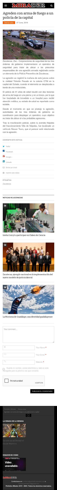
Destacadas (9, 22)
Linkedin (9, 162)
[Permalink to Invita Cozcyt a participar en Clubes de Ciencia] (28, 217)
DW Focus (28, 5)
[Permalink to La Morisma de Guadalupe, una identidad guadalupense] (28, 299)
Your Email (40, 354)
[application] (14, 464)
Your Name (40, 347)
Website (39, 362)
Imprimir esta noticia (12, 173)
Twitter (8, 146)
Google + (9, 157)
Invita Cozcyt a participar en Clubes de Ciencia (24, 235)
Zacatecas (7, 183)
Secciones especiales (28, 415)
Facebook (9, 151)
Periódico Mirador (10, 478)
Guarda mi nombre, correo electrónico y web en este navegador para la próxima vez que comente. (25, 369)
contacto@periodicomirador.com (34, 481)
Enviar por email (11, 167)
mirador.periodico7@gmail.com (28, 483)
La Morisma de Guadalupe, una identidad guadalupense (28, 317)
